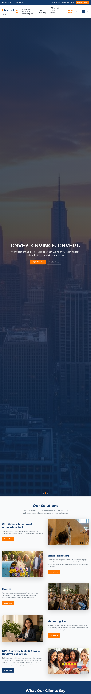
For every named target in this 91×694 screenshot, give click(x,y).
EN (84, 11)
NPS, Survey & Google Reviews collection (54, 11)
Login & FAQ (8, 2)
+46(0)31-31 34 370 (68, 2)
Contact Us (57, 2)
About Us (20, 2)
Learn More (8, 539)
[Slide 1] (43, 493)
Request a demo (82, 2)
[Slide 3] (47, 493)
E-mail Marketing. (42, 11)
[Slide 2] (45, 493)
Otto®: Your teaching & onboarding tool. (28, 11)
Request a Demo (37, 262)
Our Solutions (54, 262)
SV (87, 11)
